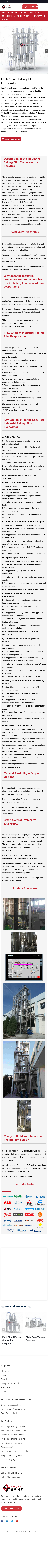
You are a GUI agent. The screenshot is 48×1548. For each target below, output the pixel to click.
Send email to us (12, 139)
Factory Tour (6, 1387)
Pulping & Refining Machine (13, 1439)
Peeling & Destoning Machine (14, 1435)
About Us (5, 1371)
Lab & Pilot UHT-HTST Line (13, 1473)
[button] (46, 51)
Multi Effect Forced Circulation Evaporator (12, 1340)
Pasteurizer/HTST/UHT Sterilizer (15, 1451)
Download (5, 1379)
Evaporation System (10, 1447)
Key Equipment (23, 16)
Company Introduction (11, 1383)
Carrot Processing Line (11, 1405)
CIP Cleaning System (10, 1459)
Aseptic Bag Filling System (12, 1455)
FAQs (3, 1375)
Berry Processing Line (10, 1413)
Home (4, 12)
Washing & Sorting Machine (13, 1426)
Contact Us (6, 1391)
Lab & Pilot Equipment (10, 1477)
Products (15, 12)
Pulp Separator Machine (11, 1443)
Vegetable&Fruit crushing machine (16, 1430)
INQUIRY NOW (30, 6)
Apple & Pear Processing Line (13, 1409)
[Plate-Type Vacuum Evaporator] (36, 1323)
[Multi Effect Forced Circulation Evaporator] (12, 1323)
